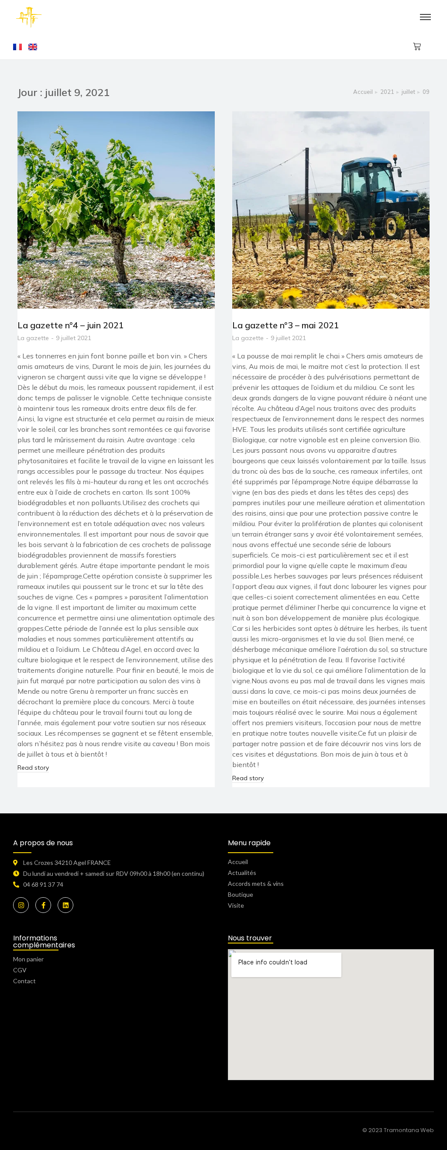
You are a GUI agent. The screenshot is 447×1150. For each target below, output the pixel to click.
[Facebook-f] (43, 905)
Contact (24, 981)
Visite (236, 905)
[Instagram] (21, 905)
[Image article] (116, 210)
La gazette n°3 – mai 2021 (285, 325)
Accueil (238, 861)
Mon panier (28, 959)
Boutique (240, 894)
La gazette (33, 338)
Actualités (242, 872)
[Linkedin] (65, 905)
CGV (20, 970)
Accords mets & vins (256, 883)
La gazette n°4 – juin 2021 (70, 325)
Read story (33, 767)
